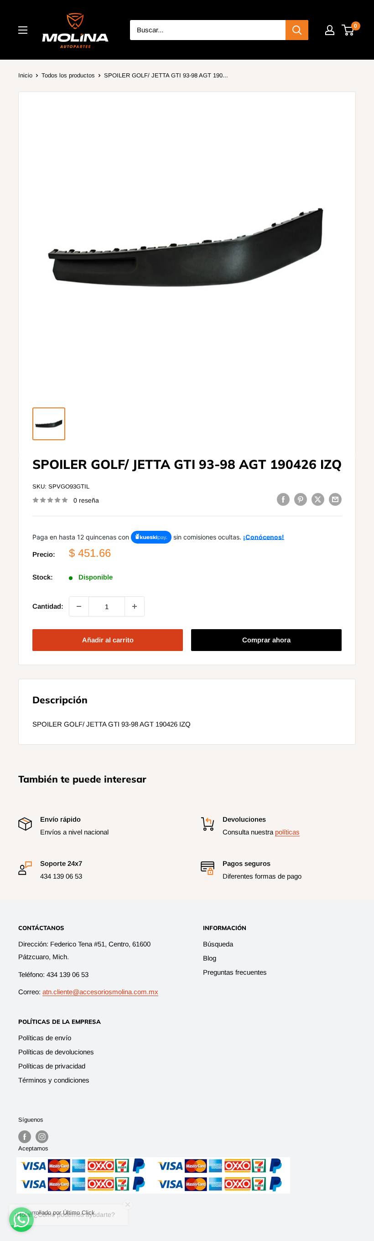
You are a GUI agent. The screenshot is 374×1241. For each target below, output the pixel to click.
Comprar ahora (266, 640)
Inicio (25, 75)
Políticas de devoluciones (56, 1052)
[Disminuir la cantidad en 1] (78, 606)
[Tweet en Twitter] (318, 499)
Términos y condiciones (53, 1080)
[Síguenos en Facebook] (24, 1136)
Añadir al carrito (108, 640)
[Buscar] (297, 30)
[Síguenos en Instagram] (42, 1136)
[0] (348, 30)
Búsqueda (218, 944)
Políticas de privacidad (51, 1066)
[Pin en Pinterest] (300, 499)
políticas (287, 832)
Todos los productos (68, 75)
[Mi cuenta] (329, 30)
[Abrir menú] (22, 30)
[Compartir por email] (335, 499)
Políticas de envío (44, 1038)
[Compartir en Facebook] (283, 499)
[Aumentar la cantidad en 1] (134, 606)
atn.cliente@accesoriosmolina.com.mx (100, 992)
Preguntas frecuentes (235, 972)
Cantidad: (47, 606)
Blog (209, 958)
